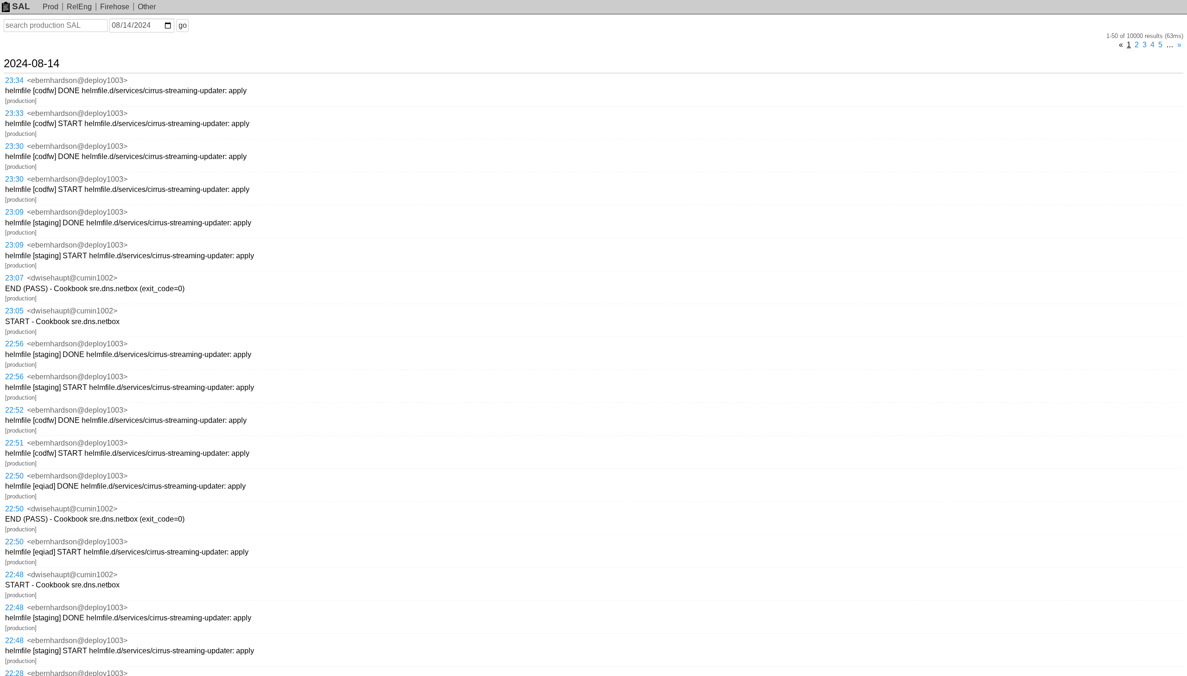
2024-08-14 (31, 63)
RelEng (79, 7)
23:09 (14, 212)
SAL (21, 6)
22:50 (14, 476)
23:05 (14, 311)
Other (147, 7)
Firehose (114, 7)
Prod (50, 7)
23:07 (14, 278)
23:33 (14, 113)
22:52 (14, 410)
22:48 (14, 575)
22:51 (14, 443)
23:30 (14, 146)
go (183, 25)
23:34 (14, 80)
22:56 (14, 344)
